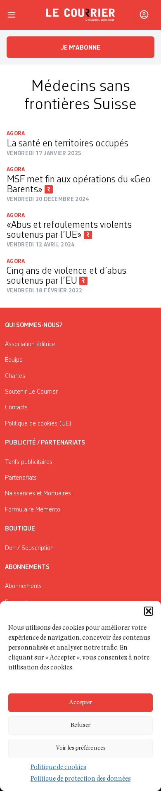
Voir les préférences (81, 748)
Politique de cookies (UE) (38, 424)
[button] (148, 611)
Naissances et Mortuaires (38, 493)
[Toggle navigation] (12, 15)
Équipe (14, 360)
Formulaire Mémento (32, 510)
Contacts (16, 407)
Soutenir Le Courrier (31, 392)
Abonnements (23, 586)
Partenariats (21, 478)
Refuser (80, 725)
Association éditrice (30, 344)
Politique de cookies (58, 768)
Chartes (15, 376)
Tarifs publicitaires (28, 462)
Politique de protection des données (81, 779)
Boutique (20, 529)
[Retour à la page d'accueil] (80, 15)
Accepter (80, 703)
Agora (16, 133)
